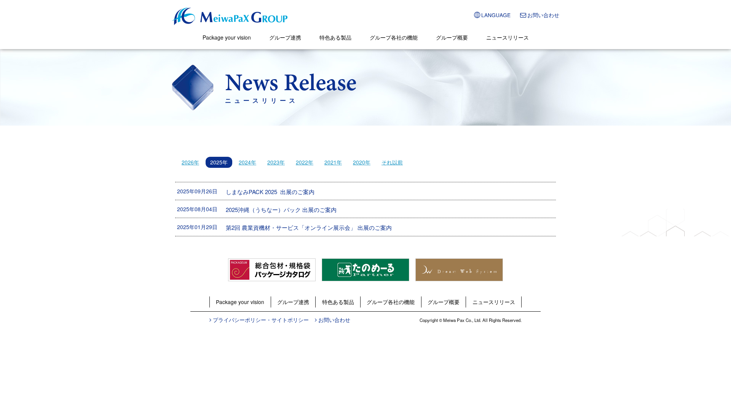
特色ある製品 (335, 37)
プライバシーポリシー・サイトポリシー (261, 319)
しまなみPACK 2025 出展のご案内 (270, 192)
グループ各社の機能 (394, 37)
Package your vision (227, 37)
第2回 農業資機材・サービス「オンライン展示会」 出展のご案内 (309, 227)
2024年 (247, 162)
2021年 (333, 162)
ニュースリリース (507, 37)
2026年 (190, 162)
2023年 (276, 162)
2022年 (304, 162)
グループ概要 (452, 37)
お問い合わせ (543, 15)
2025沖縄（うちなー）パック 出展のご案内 (281, 209)
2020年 (361, 162)
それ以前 (392, 162)
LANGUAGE (496, 15)
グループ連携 (285, 37)
